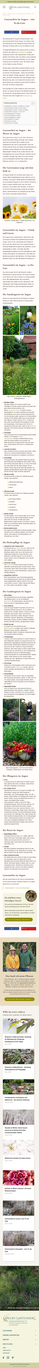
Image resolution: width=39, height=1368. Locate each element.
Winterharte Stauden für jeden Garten (17, 1158)
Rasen (21, 836)
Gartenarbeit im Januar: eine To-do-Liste (17, 1220)
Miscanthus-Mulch (14, 410)
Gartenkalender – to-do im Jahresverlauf (17, 888)
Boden (16, 161)
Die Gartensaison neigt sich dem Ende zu (16, 108)
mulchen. (8, 601)
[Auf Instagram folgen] (8, 1358)
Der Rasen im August (10, 121)
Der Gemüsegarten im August (13, 117)
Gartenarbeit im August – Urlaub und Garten (16, 110)
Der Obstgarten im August (12, 119)
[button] (4, 7)
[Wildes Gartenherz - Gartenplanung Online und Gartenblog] (19, 7)
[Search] (35, 7)
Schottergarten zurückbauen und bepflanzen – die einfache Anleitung (17, 1099)
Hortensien (10, 564)
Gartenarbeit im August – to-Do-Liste (15, 111)
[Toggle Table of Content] (32, 103)
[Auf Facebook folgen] (3, 1358)
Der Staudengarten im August (13, 113)
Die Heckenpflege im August (12, 115)
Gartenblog (11, 13)
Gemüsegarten (21, 52)
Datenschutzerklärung (21, 1298)
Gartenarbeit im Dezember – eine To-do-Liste (18, 1250)
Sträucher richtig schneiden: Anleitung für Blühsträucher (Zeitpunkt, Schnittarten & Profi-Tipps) (18, 1039)
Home (4, 13)
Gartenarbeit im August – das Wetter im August (17, 106)
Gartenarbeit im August (12, 123)
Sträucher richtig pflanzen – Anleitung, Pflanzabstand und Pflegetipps (18, 1068)
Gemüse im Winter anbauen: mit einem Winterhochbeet (18, 1190)
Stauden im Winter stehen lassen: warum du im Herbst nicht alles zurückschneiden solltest (16, 1130)
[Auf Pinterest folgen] (13, 1358)
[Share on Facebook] (11, 32)
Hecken (18, 548)
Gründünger (19, 667)
